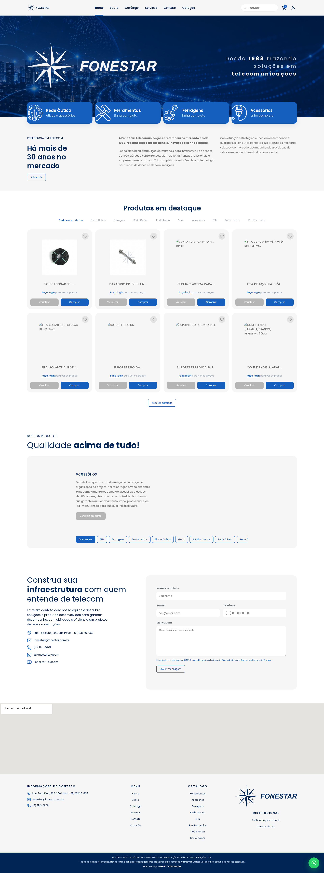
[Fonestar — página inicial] (38, 8)
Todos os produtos (71, 220)
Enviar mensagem (170, 669)
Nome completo (167, 588)
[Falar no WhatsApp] (313, 862)
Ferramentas (232, 220)
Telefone (229, 605)
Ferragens (119, 220)
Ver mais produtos (90, 516)
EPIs (215, 220)
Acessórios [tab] (85, 539)
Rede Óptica (140, 220)
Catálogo (132, 8)
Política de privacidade (266, 820)
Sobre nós (36, 177)
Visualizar (44, 302)
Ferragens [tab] (118, 539)
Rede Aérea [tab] (225, 539)
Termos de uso (266, 826)
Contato (170, 8)
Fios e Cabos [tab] (163, 539)
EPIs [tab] (102, 539)
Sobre (114, 8)
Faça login (48, 292)
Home (99, 8)
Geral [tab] (181, 539)
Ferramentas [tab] (139, 539)
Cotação (188, 8)
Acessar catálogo (162, 403)
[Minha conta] (293, 7)
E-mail (160, 605)
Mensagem (164, 623)
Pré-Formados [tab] (201, 539)
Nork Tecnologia (170, 866)
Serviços (151, 8)
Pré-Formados (256, 220)
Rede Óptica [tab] (247, 539)
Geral (181, 220)
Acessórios (198, 220)
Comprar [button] (74, 302)
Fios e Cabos (98, 220)
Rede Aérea (163, 220)
